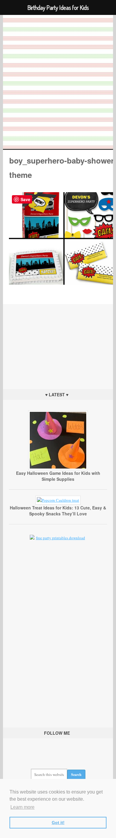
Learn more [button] (22, 807)
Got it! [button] (58, 822)
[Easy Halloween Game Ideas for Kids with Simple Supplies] (58, 468)
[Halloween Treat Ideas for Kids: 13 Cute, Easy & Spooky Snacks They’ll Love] (58, 500)
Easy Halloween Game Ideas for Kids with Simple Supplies (58, 476)
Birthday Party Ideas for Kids (58, 82)
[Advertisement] (58, 341)
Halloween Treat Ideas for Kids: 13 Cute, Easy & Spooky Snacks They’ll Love (58, 511)
